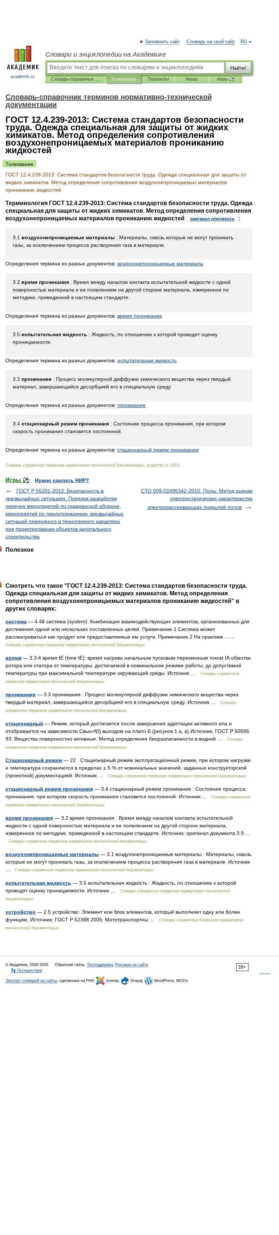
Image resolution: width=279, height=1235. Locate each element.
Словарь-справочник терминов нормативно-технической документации (75, 79)
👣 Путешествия (26, 970)
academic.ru (23, 76)
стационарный (24, 723)
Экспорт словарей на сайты (31, 980)
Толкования (123, 79)
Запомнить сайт (163, 41)
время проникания (29, 818)
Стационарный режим (33, 760)
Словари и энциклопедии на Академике (105, 54)
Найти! (238, 68)
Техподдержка (100, 964)
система (16, 621)
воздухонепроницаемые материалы (52, 854)
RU (243, 41)
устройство (20, 912)
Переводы (158, 79)
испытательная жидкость (38, 883)
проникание (20, 694)
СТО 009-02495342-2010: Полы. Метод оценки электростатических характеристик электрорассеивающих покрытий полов (196, 499)
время (13, 658)
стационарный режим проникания (49, 789)
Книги (192, 79)
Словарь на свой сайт (211, 41)
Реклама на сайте (131, 964)
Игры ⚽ (226, 79)
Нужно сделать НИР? (62, 480)
